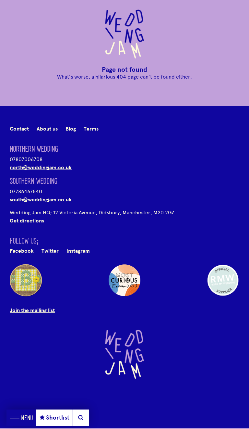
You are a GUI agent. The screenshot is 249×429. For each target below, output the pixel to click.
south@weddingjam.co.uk (41, 199)
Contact (19, 129)
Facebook (22, 251)
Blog (70, 129)
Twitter (50, 251)
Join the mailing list (32, 310)
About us (47, 129)
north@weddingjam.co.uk (41, 167)
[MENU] (14, 418)
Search (81, 418)
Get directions (27, 221)
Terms (91, 129)
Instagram (78, 251)
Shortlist (57, 417)
